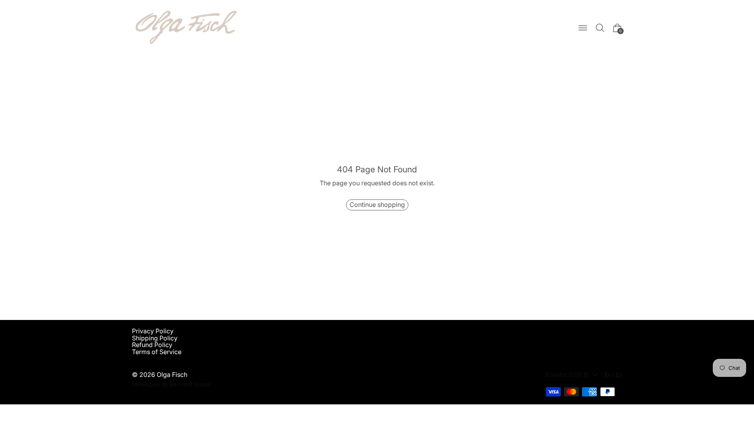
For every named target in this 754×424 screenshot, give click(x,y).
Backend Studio (190, 384)
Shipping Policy (155, 338)
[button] (600, 28)
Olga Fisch (172, 374)
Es (608, 374)
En (619, 374)
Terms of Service (156, 352)
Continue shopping (377, 204)
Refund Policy (152, 345)
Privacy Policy (153, 331)
